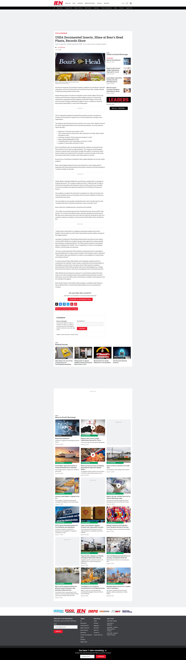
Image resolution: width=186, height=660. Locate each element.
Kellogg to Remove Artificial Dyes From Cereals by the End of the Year (118, 526)
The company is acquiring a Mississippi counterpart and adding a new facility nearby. (66, 501)
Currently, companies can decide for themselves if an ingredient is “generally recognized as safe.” (65, 531)
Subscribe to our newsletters (80, 299)
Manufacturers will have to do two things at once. (118, 560)
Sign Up (58, 631)
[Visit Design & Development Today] (59, 611)
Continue (101, 656)
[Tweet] (68, 304)
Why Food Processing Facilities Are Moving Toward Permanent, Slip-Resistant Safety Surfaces (66, 588)
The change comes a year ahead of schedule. (118, 529)
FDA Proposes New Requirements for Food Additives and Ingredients (66, 526)
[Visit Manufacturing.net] (116, 611)
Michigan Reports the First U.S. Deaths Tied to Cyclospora (118, 587)
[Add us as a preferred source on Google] (75, 304)
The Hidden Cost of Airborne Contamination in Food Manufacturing (93, 587)
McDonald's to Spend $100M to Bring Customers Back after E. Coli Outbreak (83, 362)
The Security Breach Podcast (120, 361)
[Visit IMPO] (93, 611)
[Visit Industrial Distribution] (104, 611)
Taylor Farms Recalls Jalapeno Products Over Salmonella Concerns (92, 526)
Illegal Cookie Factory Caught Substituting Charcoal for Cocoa (113, 70)
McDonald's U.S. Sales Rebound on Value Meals (102, 361)
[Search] (127, 3)
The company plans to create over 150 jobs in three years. (67, 470)
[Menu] (130, 3)
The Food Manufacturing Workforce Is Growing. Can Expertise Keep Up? (118, 557)
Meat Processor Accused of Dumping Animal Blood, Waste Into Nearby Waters (113, 89)
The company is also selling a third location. (118, 469)
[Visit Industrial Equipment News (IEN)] (81, 611)
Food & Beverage (61, 33)
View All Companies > (119, 108)
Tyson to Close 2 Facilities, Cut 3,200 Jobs (118, 466)
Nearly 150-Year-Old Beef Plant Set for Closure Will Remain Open (118, 497)
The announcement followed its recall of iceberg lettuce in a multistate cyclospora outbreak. (92, 531)
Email (55, 624)
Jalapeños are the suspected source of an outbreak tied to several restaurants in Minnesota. (92, 561)
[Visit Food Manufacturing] (70, 611)
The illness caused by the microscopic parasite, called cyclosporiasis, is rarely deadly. (117, 592)
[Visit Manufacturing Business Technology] (127, 611)
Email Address (81, 321)
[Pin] (71, 304)
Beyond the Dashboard (113, 60)
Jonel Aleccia (61, 47)
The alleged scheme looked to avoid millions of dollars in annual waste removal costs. (92, 472)
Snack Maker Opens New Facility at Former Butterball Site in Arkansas (114, 80)
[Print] (56, 304)
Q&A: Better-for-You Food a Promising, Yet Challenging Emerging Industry (63, 362)
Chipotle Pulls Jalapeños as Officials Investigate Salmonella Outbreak (92, 557)
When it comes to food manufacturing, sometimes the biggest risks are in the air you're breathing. (92, 592)
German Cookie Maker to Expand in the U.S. (67, 497)
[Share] (60, 304)
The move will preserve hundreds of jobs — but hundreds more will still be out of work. (118, 501)
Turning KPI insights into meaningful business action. (67, 441)
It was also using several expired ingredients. (93, 442)
